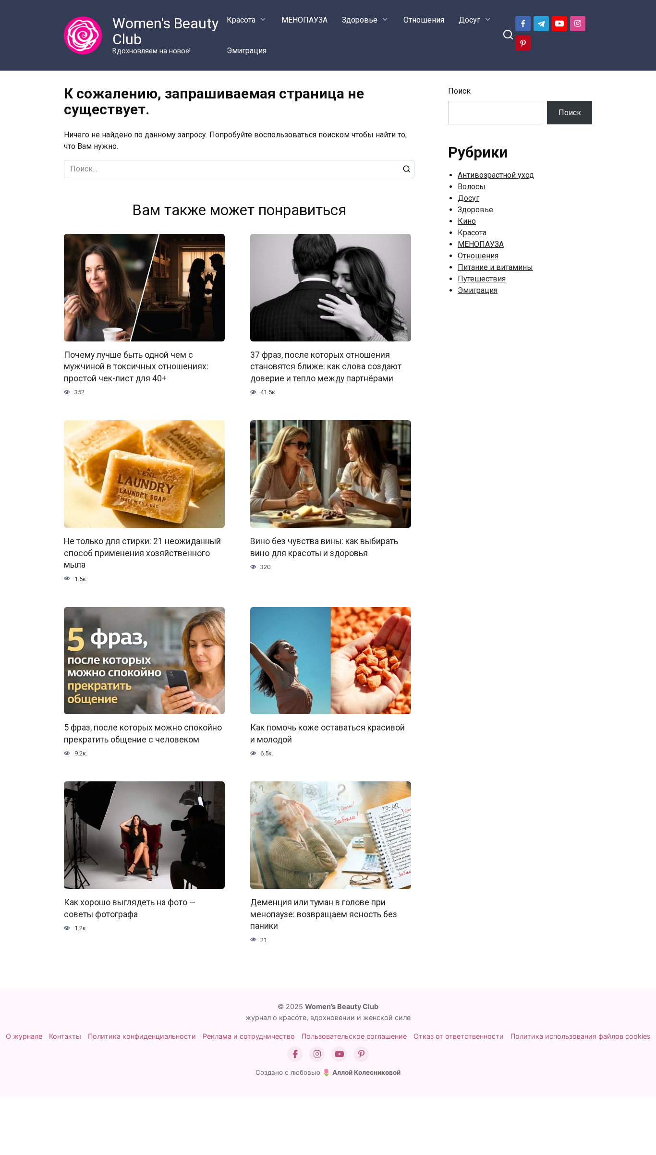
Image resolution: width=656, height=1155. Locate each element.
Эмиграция (247, 50)
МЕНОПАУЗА (304, 19)
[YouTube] (339, 1054)
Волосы (472, 186)
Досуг (469, 19)
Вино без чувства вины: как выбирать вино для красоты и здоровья (324, 547)
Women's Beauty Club (165, 31)
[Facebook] (295, 1054)
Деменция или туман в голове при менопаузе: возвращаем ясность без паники (323, 914)
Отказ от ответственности (458, 1036)
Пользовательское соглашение (354, 1036)
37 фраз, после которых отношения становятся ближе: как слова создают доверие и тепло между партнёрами (325, 366)
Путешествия (482, 278)
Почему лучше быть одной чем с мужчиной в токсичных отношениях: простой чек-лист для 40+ (136, 366)
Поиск (459, 91)
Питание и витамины (495, 267)
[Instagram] (317, 1054)
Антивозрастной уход (496, 175)
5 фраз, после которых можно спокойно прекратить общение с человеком (143, 733)
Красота (241, 19)
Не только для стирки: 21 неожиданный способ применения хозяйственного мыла (142, 553)
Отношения (423, 19)
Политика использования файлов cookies (580, 1036)
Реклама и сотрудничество (249, 1036)
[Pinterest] (361, 1054)
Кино (467, 221)
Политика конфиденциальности (142, 1036)
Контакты (65, 1036)
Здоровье (359, 19)
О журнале (24, 1036)
